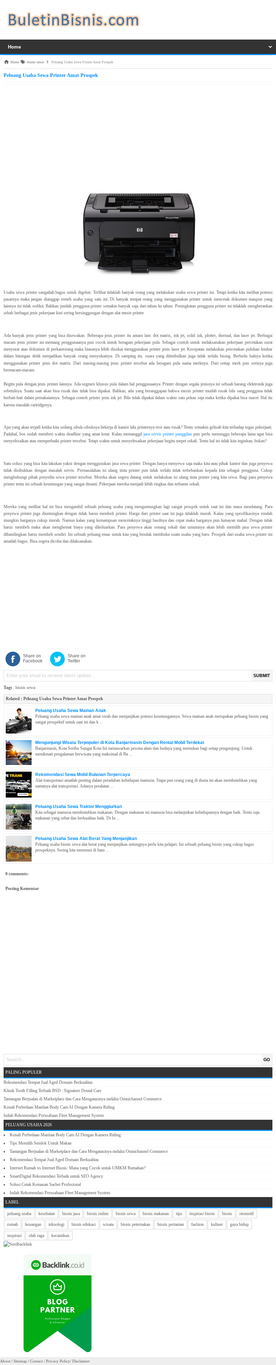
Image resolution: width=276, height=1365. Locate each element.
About (5, 1361)
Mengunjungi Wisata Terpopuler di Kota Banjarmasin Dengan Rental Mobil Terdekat (119, 742)
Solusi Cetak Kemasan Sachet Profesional (45, 1184)
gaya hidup (239, 1224)
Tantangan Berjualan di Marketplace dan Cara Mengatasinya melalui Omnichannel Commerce (83, 1098)
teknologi (56, 1224)
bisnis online (98, 1213)
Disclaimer (81, 1361)
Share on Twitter (77, 658)
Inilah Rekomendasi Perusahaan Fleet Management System (54, 1115)
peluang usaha (19, 1213)
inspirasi (14, 1235)
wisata (108, 1224)
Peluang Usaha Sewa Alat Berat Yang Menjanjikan (86, 838)
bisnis (227, 1213)
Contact (36, 1361)
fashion (197, 1224)
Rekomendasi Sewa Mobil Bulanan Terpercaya (82, 774)
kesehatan (46, 1213)
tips (179, 1213)
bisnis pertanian (170, 1224)
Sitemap (20, 1361)
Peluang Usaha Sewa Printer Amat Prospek (63, 698)
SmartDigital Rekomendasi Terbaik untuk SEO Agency (56, 1176)
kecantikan (60, 1235)
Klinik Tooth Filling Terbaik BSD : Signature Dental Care (52, 1090)
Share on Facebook (32, 658)
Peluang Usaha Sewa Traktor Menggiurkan (78, 806)
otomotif (246, 1213)
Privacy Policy (58, 1361)
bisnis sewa (25, 687)
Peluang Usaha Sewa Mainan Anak (70, 710)
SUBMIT (261, 675)
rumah (12, 1224)
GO (266, 1059)
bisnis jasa (71, 1213)
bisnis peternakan (135, 1224)
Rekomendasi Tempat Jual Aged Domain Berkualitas (48, 1082)
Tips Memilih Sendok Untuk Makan (41, 1143)
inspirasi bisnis (202, 1213)
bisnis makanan (156, 1213)
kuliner (217, 1224)
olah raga (36, 1235)
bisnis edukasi (84, 1224)
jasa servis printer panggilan (167, 434)
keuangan (33, 1224)
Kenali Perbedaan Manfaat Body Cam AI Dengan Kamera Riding (59, 1107)
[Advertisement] (138, 136)
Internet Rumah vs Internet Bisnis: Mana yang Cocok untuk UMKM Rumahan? (78, 1167)
